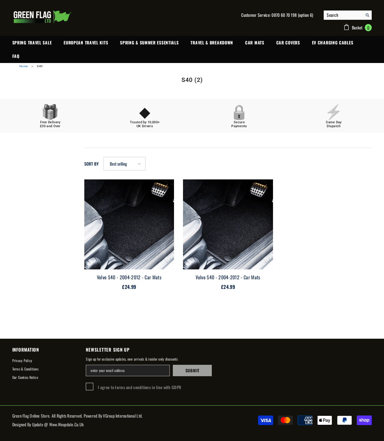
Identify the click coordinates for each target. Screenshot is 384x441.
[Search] (348, 15)
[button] (125, 163)
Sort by (91, 163)
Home (23, 66)
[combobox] (343, 15)
